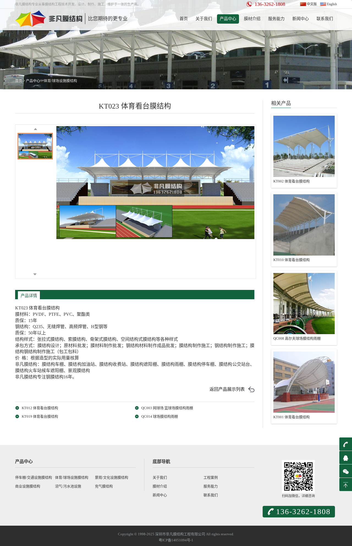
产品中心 (228, 18)
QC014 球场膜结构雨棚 (159, 416)
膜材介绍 (252, 18)
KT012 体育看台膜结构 (40, 408)
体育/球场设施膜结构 (60, 81)
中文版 (312, 4)
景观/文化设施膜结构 (111, 477)
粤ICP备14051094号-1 (176, 540)
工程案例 (211, 477)
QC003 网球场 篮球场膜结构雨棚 (167, 408)
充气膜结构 (104, 486)
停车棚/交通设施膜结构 (33, 477)
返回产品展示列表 (227, 389)
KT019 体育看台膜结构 (40, 416)
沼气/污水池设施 (68, 486)
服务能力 (276, 18)
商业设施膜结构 (27, 486)
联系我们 (325, 18)
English (332, 4)
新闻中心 (300, 18)
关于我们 (204, 18)
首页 (184, 18)
